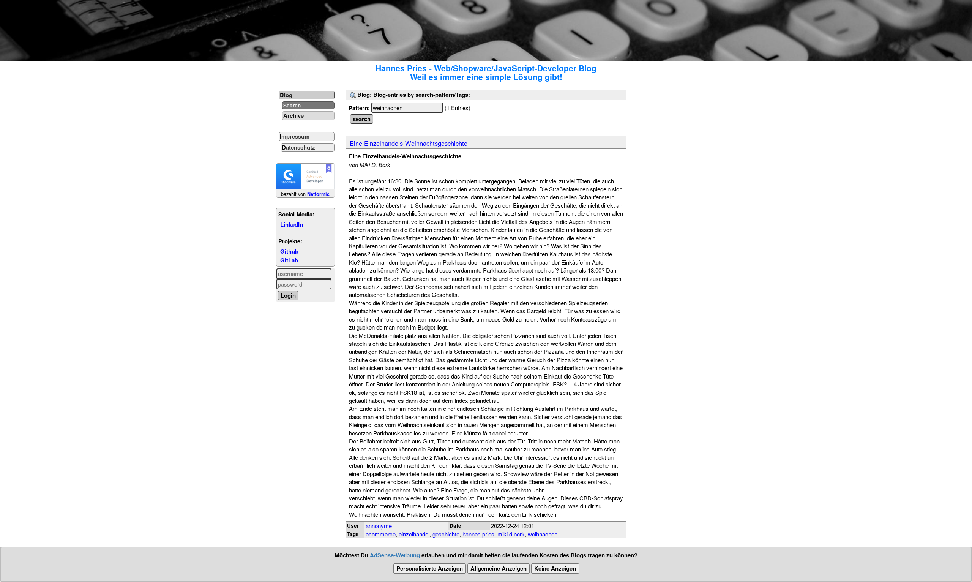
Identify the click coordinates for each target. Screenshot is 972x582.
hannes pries (478, 534)
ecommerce (381, 534)
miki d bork (511, 534)
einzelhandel (414, 534)
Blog (286, 95)
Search (292, 105)
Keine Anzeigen (555, 568)
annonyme (379, 526)
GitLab (289, 260)
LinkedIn (291, 224)
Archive (293, 115)
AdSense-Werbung (395, 555)
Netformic (318, 194)
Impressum (294, 136)
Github (289, 251)
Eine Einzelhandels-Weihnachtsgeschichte (408, 143)
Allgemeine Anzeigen (498, 568)
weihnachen (542, 534)
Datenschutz (298, 147)
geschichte (445, 534)
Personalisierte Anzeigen (429, 568)
